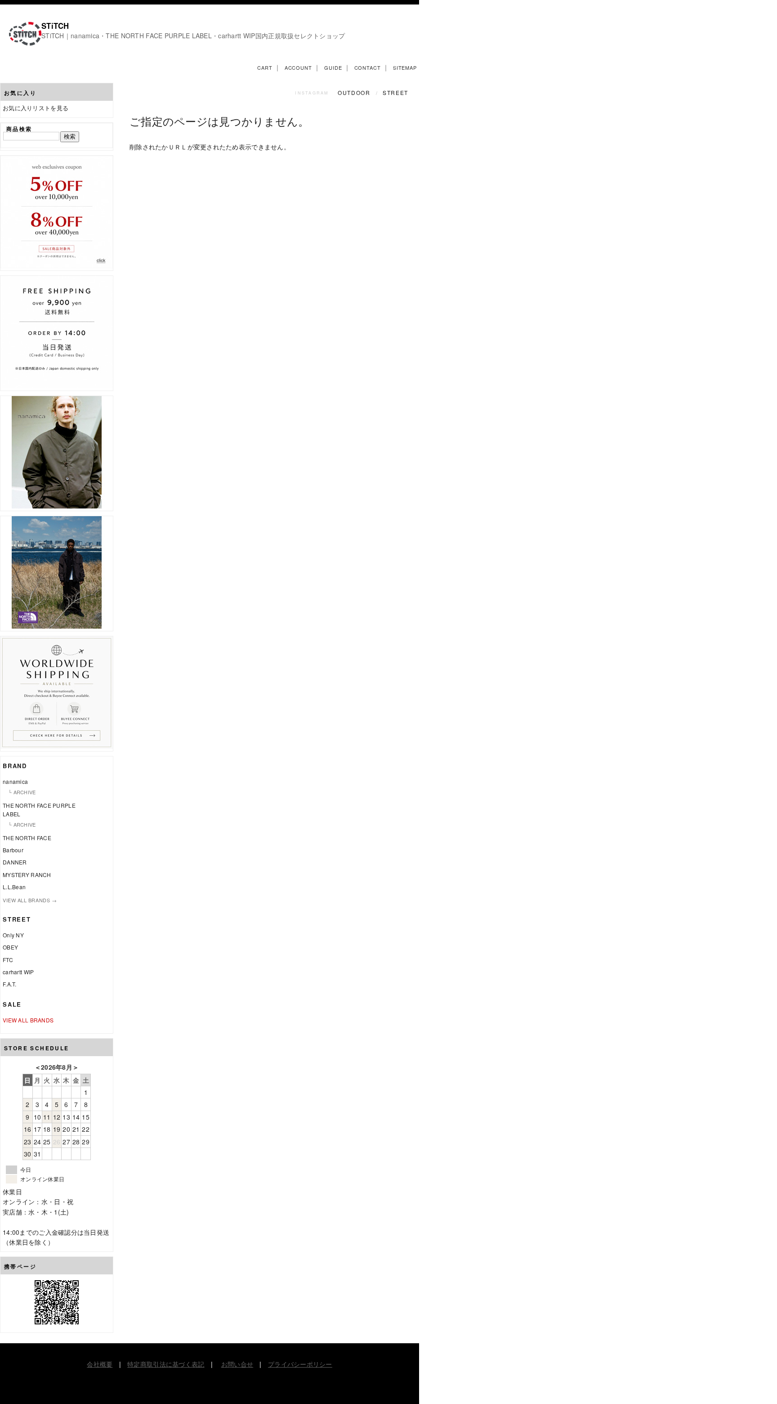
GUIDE (333, 67)
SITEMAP (405, 67)
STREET (395, 92)
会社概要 (99, 1363)
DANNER (15, 862)
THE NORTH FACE (27, 838)
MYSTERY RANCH (27, 874)
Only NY (13, 935)
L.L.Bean (14, 887)
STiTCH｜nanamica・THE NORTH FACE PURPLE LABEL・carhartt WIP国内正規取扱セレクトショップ (193, 35)
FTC (8, 959)
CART (264, 67)
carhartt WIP (18, 972)
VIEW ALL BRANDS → (30, 900)
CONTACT (367, 67)
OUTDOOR (355, 92)
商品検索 (19, 129)
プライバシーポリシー (300, 1363)
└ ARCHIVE (22, 792)
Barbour (13, 850)
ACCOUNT (298, 67)
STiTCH (55, 25)
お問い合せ (237, 1363)
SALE (12, 1004)
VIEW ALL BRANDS (28, 1020)
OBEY (10, 947)
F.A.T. (10, 984)
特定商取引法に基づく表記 (165, 1363)
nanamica (15, 781)
